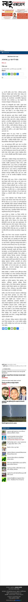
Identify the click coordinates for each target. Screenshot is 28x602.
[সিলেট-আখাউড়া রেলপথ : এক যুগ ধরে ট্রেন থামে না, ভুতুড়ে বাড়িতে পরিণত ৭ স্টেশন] (4, 443)
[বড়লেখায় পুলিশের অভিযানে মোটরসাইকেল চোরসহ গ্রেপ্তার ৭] (4, 459)
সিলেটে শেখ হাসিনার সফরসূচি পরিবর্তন (10, 383)
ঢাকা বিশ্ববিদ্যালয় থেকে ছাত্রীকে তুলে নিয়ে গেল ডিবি (17, 366)
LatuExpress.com (16, 596)
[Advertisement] (14, 35)
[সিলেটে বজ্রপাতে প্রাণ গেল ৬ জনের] (14, 413)
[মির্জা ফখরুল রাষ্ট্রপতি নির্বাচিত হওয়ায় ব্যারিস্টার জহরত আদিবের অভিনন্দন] (4, 464)
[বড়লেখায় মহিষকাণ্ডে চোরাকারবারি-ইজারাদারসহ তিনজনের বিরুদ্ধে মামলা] (4, 454)
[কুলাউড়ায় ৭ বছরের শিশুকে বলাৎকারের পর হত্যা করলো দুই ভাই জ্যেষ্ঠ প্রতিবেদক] (14, 372)
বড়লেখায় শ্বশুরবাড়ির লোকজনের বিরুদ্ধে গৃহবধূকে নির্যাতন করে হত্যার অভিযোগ (15, 438)
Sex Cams (2, 50)
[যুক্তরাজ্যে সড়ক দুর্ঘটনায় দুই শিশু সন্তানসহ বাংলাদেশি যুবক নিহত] (14, 393)
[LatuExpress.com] (13, 7)
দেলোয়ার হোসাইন (18, 587)
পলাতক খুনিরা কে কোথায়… (12, 364)
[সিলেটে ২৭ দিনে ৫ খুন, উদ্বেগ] (4, 449)
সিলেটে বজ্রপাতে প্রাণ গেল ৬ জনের (9, 423)
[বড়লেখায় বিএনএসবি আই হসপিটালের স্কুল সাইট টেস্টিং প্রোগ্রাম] (4, 474)
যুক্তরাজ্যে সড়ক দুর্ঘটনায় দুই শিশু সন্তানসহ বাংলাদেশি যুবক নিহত (13, 402)
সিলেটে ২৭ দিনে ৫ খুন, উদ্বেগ (13, 447)
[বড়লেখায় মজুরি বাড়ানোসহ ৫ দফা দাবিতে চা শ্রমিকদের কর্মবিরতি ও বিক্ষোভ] (4, 433)
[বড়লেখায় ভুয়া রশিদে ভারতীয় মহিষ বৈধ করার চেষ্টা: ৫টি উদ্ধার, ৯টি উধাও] (4, 469)
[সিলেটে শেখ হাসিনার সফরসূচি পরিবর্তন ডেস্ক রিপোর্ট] (14, 380)
